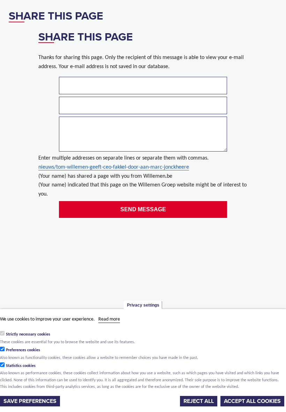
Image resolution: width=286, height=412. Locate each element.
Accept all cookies (252, 401)
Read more (109, 319)
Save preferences (30, 401)
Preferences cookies (23, 350)
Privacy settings (143, 305)
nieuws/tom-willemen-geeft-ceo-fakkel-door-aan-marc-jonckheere (113, 167)
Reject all (198, 401)
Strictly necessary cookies (28, 334)
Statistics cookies (21, 366)
